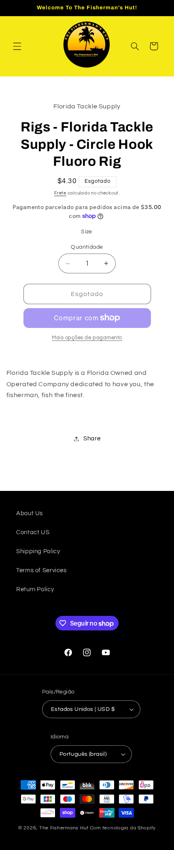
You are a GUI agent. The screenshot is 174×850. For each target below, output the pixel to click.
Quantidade (87, 247)
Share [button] (91, 439)
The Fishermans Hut (64, 828)
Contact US (32, 532)
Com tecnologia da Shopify (123, 828)
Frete (60, 193)
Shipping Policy (38, 551)
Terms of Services (41, 570)
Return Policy (35, 589)
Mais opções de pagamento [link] (87, 337)
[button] (17, 46)
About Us (29, 513)
